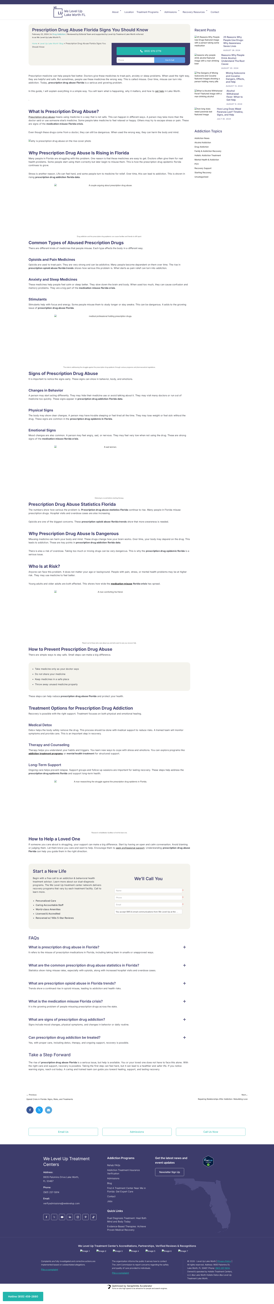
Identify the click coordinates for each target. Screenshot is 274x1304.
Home (34, 43)
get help (159, 91)
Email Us (63, 1131)
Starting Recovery (203, 172)
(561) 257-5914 (51, 1192)
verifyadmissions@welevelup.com (61, 1203)
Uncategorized (201, 177)
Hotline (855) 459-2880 (23, 1296)
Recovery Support (203, 168)
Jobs (109, 1201)
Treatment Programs (147, 12)
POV (197, 164)
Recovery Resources (194, 12)
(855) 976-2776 (152, 51)
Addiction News (202, 138)
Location (129, 12)
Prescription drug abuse (42, 117)
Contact (215, 12)
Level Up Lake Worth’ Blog (51, 43)
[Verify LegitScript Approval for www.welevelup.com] (208, 1161)
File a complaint (49, 1269)
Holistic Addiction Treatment (208, 155)
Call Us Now (210, 1131)
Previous (31, 1095)
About (115, 12)
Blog (109, 1183)
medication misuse (121, 583)
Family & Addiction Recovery (208, 151)
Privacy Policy (224, 1261)
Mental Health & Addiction (207, 159)
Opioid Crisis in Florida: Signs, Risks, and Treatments (49, 1099)
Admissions (170, 12)
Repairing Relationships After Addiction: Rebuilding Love (223, 1099)
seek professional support (130, 847)
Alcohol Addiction (203, 142)
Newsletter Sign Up (169, 1172)
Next (245, 1095)
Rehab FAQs (113, 1165)
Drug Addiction (59, 34)
